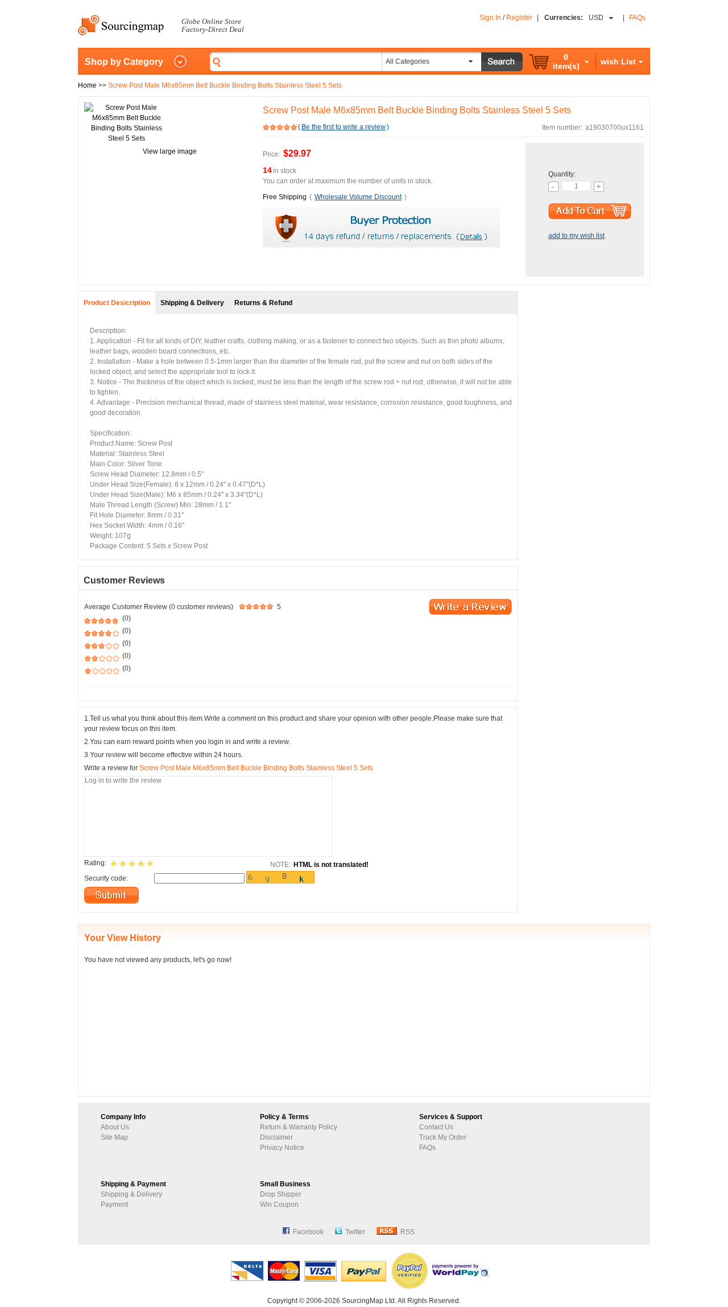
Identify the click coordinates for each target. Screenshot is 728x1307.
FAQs (637, 18)
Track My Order (442, 1137)
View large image (170, 151)
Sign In (490, 18)
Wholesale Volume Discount (358, 197)
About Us (115, 1127)
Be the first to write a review (343, 127)
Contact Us (436, 1127)
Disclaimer (276, 1137)
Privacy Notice (282, 1148)
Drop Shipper (280, 1194)
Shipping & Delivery (131, 1194)
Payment (114, 1205)
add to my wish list (576, 236)
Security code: (106, 878)
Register (519, 18)
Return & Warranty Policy (298, 1127)
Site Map (114, 1137)
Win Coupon (279, 1205)
